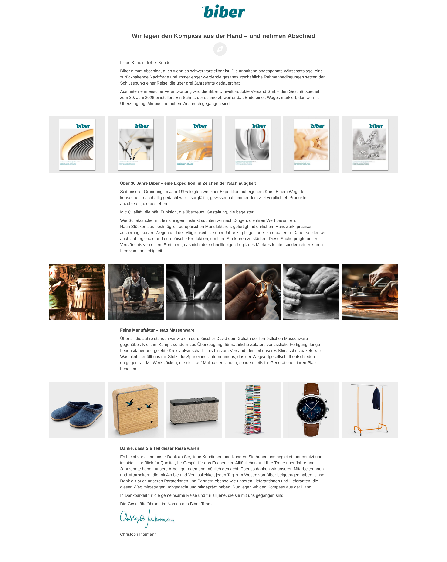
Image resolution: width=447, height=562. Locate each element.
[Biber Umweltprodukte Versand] (223, 13)
